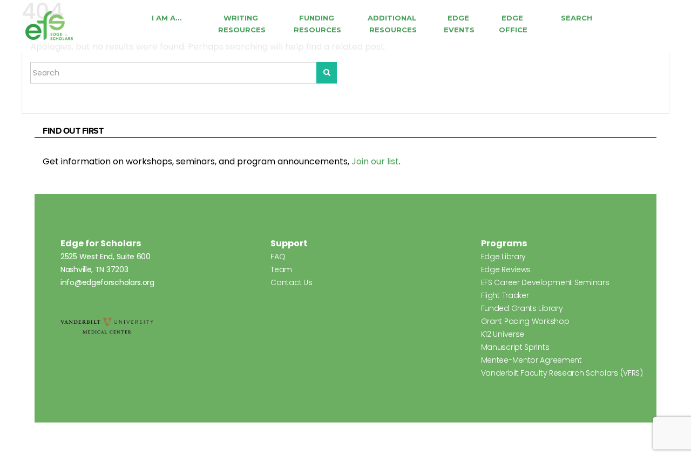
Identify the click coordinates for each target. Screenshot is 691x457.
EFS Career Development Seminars (545, 282)
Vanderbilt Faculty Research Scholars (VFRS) (562, 373)
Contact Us (291, 282)
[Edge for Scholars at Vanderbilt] (49, 26)
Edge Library (503, 256)
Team (281, 269)
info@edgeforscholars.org (107, 282)
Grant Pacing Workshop (525, 321)
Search (576, 17)
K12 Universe (502, 334)
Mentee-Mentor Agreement (531, 360)
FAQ (277, 256)
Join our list (375, 161)
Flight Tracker (505, 295)
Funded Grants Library (522, 308)
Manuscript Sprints (515, 347)
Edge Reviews (506, 269)
